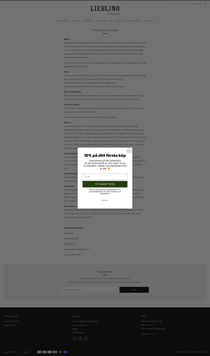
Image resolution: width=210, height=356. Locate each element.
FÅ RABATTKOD (105, 184)
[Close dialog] (129, 151)
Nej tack (105, 200)
